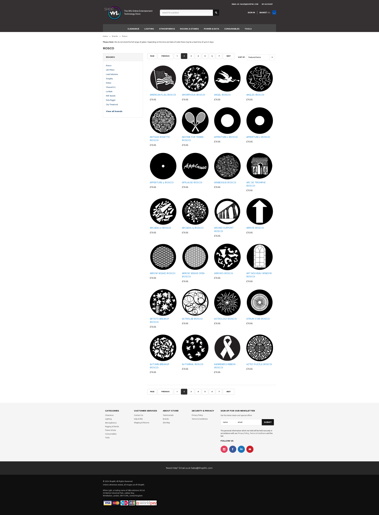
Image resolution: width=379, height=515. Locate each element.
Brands (115, 36)
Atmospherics (167, 29)
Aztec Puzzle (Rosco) (259, 364)
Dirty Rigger (110, 100)
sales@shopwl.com (249, 4)
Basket (265, 12)
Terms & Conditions (200, 419)
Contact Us (138, 415)
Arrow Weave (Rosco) (162, 273)
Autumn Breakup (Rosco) (159, 366)
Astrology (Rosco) (225, 319)
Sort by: (241, 57)
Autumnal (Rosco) (192, 364)
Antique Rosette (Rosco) (160, 138)
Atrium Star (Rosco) (258, 319)
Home (105, 36)
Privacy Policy (197, 415)
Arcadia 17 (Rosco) (160, 228)
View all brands (114, 111)
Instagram (224, 449)
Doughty (109, 79)
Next (229, 56)
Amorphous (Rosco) (193, 95)
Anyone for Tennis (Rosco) (193, 138)
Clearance (133, 29)
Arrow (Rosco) (255, 228)
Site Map (166, 423)
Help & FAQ (138, 419)
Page (152, 56)
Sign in (251, 12)
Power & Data (211, 29)
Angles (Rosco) (255, 95)
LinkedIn (241, 449)
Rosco (108, 66)
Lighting (149, 29)
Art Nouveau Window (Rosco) (259, 275)
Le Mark (109, 92)
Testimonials (168, 415)
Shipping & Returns (141, 423)
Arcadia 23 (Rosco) (193, 228)
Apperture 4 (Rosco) (162, 182)
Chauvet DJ (110, 87)
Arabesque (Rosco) (225, 182)
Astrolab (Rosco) (192, 319)
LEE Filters (110, 70)
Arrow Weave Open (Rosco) (193, 275)
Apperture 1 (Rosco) (226, 137)
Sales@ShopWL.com (202, 468)
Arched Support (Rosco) (223, 229)
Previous (165, 56)
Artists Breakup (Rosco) (159, 320)
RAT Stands (110, 96)
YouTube (249, 449)
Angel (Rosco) (222, 95)
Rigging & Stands (189, 29)
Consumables (231, 29)
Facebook (232, 449)
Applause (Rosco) (192, 182)
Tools (248, 29)
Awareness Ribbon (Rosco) (224, 366)
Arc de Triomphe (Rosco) (256, 184)
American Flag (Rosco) (163, 95)
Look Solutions (112, 74)
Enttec (108, 83)
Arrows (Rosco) (223, 273)
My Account (267, 4)
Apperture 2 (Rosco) (258, 137)
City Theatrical (112, 105)
